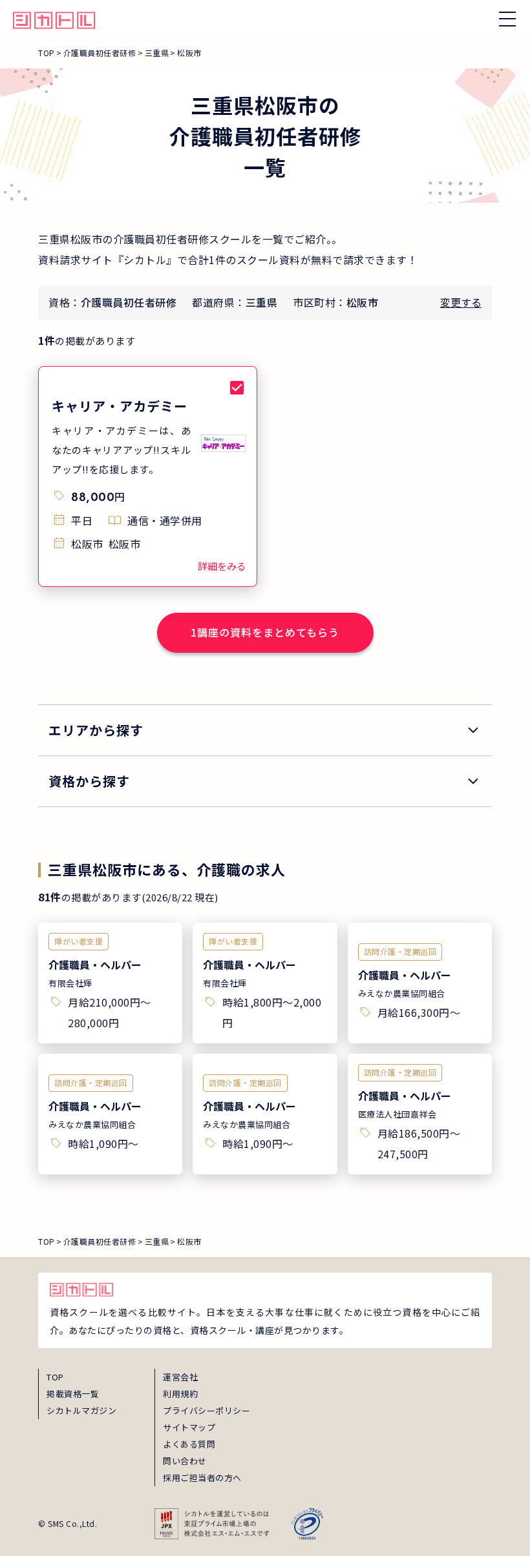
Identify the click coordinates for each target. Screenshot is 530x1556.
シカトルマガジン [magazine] (81, 1410)
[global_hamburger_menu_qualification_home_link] (54, 18)
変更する (461, 302)
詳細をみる (222, 566)
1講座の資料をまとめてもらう (265, 632)
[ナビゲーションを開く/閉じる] (507, 19)
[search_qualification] (265, 781)
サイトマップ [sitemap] (189, 1427)
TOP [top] (55, 1377)
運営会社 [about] (180, 1377)
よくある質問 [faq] (189, 1444)
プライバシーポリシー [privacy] (206, 1410)
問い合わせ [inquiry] (185, 1461)
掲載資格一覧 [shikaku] (73, 1393)
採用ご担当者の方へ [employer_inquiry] (202, 1477)
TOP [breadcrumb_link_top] (46, 52)
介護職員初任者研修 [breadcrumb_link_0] (99, 52)
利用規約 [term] (180, 1393)
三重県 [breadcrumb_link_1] (157, 52)
